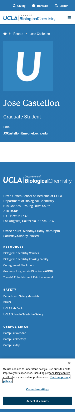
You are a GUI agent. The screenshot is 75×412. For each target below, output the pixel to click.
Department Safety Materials (21, 296)
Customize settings (37, 389)
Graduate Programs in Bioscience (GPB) (28, 271)
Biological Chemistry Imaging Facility (25, 259)
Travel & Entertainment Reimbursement (28, 277)
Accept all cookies (37, 401)
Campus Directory (14, 339)
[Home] (5, 33)
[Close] (69, 363)
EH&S (7, 302)
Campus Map (11, 345)
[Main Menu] (69, 17)
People (18, 33)
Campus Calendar (14, 333)
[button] (40, 5)
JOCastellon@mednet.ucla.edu (25, 133)
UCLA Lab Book (13, 308)
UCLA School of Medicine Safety (23, 314)
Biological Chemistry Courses (21, 253)
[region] (37, 383)
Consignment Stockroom (18, 265)
